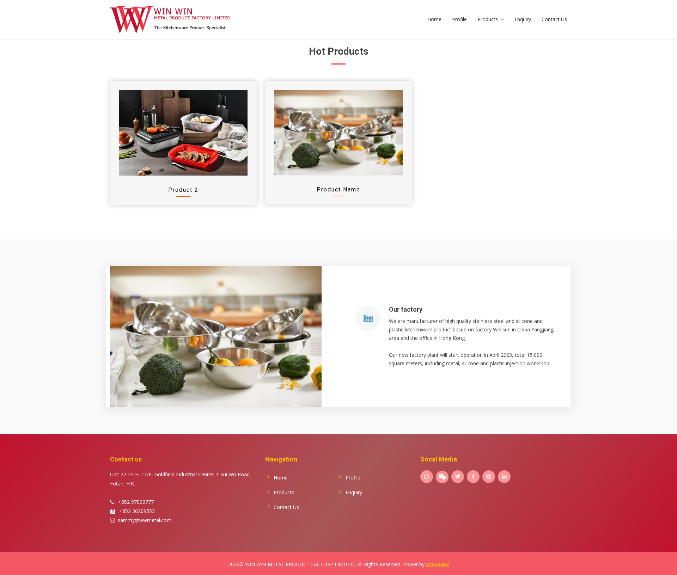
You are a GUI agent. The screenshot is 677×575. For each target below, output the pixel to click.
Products (284, 492)
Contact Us (554, 19)
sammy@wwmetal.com (144, 520)
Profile (459, 19)
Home (434, 19)
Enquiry (522, 19)
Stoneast (437, 564)
